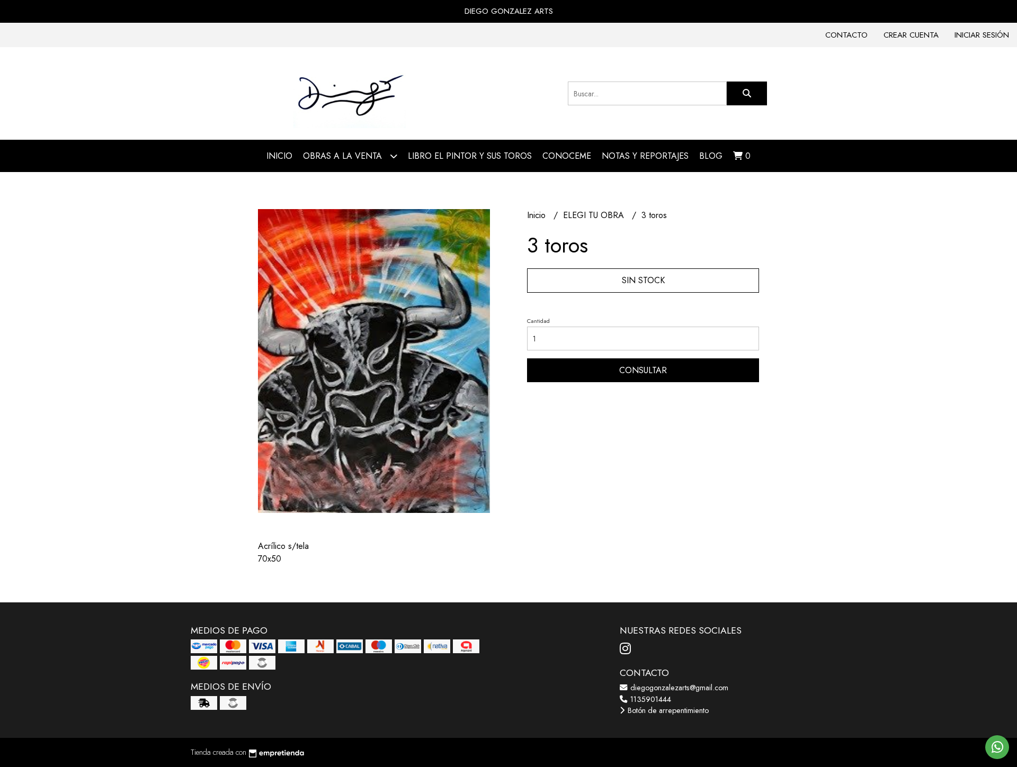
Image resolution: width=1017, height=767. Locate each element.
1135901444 (649, 699)
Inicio (279, 156)
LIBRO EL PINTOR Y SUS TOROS (470, 156)
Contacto (846, 35)
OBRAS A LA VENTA (344, 156)
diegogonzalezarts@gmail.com (678, 687)
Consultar (643, 370)
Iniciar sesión (981, 35)
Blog (710, 156)
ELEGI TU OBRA (595, 215)
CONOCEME (566, 156)
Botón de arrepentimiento (667, 710)
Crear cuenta (911, 35)
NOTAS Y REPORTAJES (645, 156)
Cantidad (538, 321)
